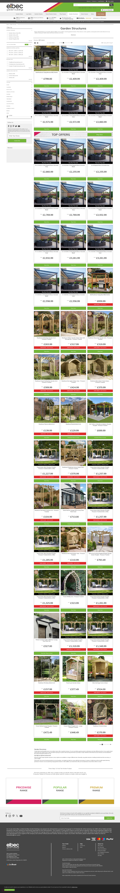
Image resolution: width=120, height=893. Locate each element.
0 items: (110, 1)
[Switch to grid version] (35, 43)
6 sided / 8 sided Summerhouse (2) (17, 66)
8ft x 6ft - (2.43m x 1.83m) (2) (16, 54)
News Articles (101, 853)
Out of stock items (11, 44)
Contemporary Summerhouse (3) (16, 64)
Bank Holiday (101, 14)
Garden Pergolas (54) (14, 39)
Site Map (100, 855)
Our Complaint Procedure (103, 852)
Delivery (64, 845)
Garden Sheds (19, 14)
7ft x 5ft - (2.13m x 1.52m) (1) (16, 52)
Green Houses (84, 14)
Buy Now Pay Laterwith (67, 18)
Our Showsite (101, 847)
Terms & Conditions (102, 848)
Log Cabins (28, 14)
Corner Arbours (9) (13, 75)
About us (88, 1)
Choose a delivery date (67, 848)
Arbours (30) (12, 73)
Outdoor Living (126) (14, 37)
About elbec (100, 845)
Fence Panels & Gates (51, 14)
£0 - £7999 (9, 115)
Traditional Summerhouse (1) (15, 62)
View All (30, 40)
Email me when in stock (73, 437)
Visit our (107, 10)
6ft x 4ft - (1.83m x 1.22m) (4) (16, 50)
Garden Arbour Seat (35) (14, 33)
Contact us (94, 1)
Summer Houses (39, 14)
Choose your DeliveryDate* (37, 18)
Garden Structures (73, 14)
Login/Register (101, 1)
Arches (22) (11, 77)
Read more (73, 34)
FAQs (81, 847)
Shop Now (46, 86)
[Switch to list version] (37, 43)
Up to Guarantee (52, 18)
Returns (64, 847)
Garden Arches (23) (13, 35)
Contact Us (82, 845)
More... (92, 14)
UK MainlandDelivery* (20, 18)
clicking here (74, 887)
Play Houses (63, 14)
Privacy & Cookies (102, 850)
